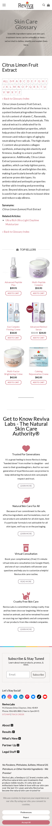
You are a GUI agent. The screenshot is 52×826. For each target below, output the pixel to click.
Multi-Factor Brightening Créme (13, 372)
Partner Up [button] (9, 745)
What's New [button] (10, 738)
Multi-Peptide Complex (38, 283)
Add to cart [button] (13, 293)
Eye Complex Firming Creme (13, 328)
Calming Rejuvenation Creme (38, 372)
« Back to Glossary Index (15, 98)
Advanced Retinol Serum (38, 328)
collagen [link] (35, 144)
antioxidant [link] (19, 128)
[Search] (43, 5)
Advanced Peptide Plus (13, 283)
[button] (4, 5)
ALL (5, 81)
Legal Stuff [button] (9, 751)
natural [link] (6, 124)
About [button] (6, 725)
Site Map (6, 714)
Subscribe (38, 674)
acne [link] (9, 177)
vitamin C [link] (28, 116)
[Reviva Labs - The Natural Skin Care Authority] (25, 5)
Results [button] (7, 731)
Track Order (17, 714)
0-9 (12, 81)
